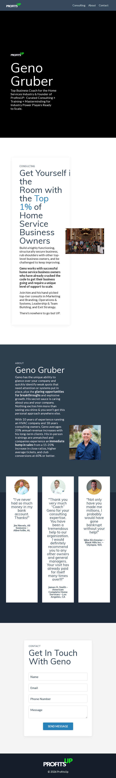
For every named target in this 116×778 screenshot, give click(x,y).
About (92, 5)
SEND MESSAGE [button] (58, 726)
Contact (103, 5)
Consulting (78, 5)
